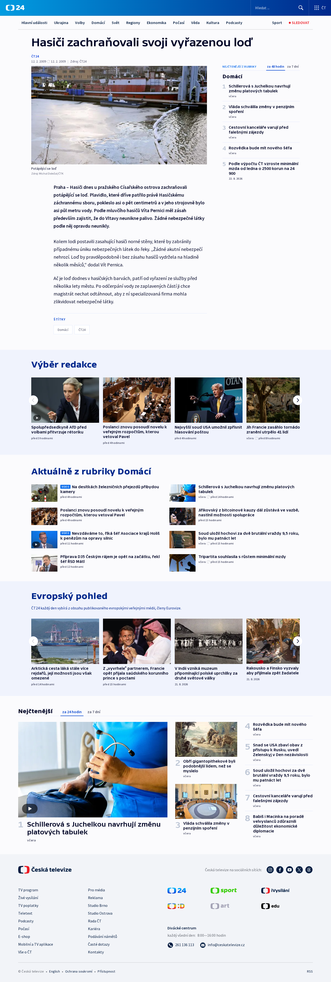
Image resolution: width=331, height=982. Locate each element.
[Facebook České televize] (280, 870)
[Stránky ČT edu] (270, 905)
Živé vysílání (28, 897)
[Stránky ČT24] (176, 890)
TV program (28, 889)
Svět (115, 22)
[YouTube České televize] (289, 870)
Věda (195, 22)
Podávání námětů (102, 936)
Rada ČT (95, 920)
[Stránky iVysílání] (275, 890)
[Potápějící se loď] (119, 115)
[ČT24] (15, 8)
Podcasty (234, 22)
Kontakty (96, 952)
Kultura (212, 22)
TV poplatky (28, 905)
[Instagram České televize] (270, 870)
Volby (80, 22)
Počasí (178, 22)
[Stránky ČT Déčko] (176, 905)
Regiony (133, 22)
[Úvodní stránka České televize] (45, 870)
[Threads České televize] (309, 870)
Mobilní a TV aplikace (35, 944)
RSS (310, 971)
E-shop (24, 936)
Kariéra (94, 928)
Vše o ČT (25, 952)
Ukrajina (61, 22)
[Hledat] (301, 8)
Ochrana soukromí (78, 971)
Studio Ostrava (100, 913)
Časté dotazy (99, 944)
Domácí (98, 22)
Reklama (95, 897)
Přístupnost (106, 971)
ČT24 (35, 56)
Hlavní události (34, 22)
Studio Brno (98, 905)
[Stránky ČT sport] (224, 890)
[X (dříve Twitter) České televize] (299, 870)
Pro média (96, 889)
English (54, 971)
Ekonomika (156, 22)
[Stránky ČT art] (220, 905)
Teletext (25, 913)
